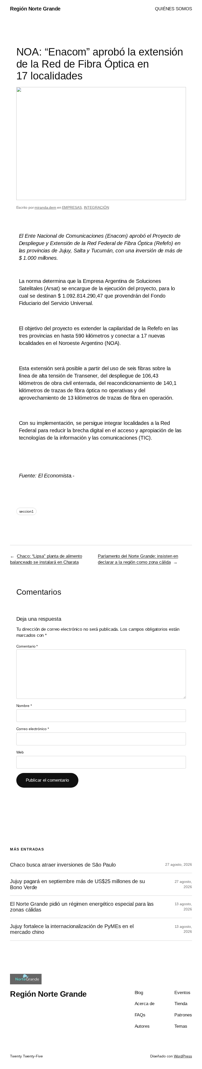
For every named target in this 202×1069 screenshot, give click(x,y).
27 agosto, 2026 (178, 864)
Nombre (24, 706)
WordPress (183, 1056)
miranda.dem (45, 207)
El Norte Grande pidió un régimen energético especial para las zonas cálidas (82, 907)
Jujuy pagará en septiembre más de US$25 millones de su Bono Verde (77, 884)
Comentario (27, 646)
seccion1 (26, 511)
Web (20, 752)
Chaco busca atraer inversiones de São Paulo (63, 865)
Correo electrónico (32, 729)
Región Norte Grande (35, 9)
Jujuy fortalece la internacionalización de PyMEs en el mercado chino (72, 929)
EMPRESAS (72, 207)
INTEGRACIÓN (96, 207)
